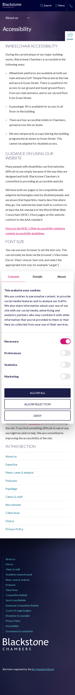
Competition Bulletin (16, 595)
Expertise (11, 464)
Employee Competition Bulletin (22, 605)
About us (11, 456)
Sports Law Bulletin (16, 600)
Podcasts (11, 480)
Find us (9, 521)
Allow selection (37, 404)
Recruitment (13, 504)
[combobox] (17, 17)
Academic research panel (19, 574)
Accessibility (12, 626)
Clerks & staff (14, 496)
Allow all (37, 393)
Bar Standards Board (43, 669)
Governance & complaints (19, 631)
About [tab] (61, 276)
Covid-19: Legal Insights (18, 610)
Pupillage (11, 488)
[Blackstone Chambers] (12, 6)
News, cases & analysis (19, 472)
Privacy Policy (14, 529)
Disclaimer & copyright (18, 615)
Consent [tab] (13, 276)
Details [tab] (37, 276)
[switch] (65, 353)
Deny (37, 415)
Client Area (12, 512)
